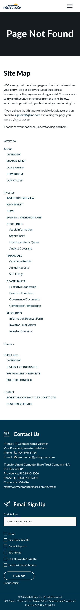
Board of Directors (21, 293)
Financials (14, 255)
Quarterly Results (20, 261)
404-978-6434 (27, 452)
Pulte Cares (11, 355)
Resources (14, 313)
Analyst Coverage (20, 248)
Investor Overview (20, 197)
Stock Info (15, 224)
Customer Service (19, 403)
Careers (9, 344)
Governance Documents (24, 299)
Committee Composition (25, 305)
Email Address (11, 514)
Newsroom (15, 174)
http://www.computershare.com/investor (30, 486)
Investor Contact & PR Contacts (31, 397)
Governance (16, 281)
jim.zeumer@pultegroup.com (36, 457)
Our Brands (15, 167)
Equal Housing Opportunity (62, 601)
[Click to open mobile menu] (70, 6)
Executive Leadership (22, 286)
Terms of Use (24, 601)
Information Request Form (26, 318)
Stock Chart (17, 235)
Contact (9, 392)
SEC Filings (16, 274)
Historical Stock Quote (24, 242)
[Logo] (12, 5)
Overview (10, 140)
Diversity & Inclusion (22, 366)
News (10, 211)
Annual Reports (19, 267)
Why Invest (15, 204)
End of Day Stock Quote (23, 558)
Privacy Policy (40, 601)
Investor (9, 192)
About (8, 149)
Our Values (15, 180)
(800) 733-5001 (28, 477)
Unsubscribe (11, 583)
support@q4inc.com (27, 115)
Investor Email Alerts (22, 324)
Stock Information (21, 229)
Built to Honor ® (19, 380)
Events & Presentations (24, 217)
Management (16, 160)
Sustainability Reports (23, 373)
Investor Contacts (20, 331)
